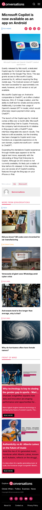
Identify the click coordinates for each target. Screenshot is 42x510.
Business (26, 489)
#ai (14, 184)
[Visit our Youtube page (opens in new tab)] (26, 498)
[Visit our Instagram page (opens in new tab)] (16, 498)
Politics (18, 489)
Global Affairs (7, 489)
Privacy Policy (33, 505)
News (33, 489)
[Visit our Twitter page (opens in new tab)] (21, 498)
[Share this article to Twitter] (30, 28)
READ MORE (8, 415)
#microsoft (23, 184)
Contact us (19, 505)
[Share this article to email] (38, 28)
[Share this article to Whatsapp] (34, 28)
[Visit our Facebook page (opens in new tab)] (11, 498)
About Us (7, 505)
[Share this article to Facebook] (26, 28)
